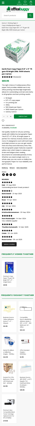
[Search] (30, 15)
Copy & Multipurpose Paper (11, 25)
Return (12, 168)
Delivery (5, 168)
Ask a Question (22, 168)
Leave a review (9, 244)
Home (4, 23)
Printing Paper (12, 23)
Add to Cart (23, 116)
